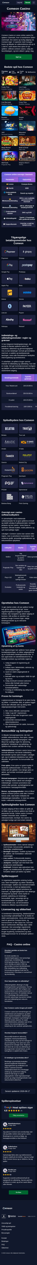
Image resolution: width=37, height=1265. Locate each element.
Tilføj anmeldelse (18, 1115)
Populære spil (5, 72)
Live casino (14, 72)
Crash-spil (22, 72)
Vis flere (18, 1192)
